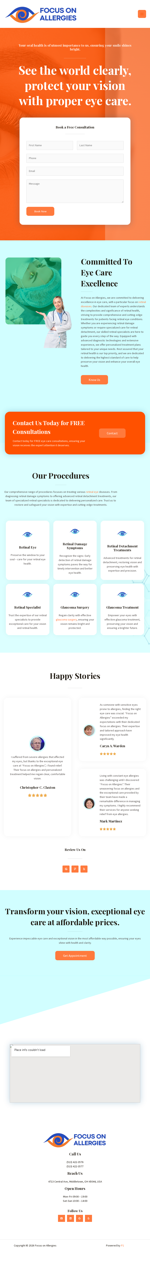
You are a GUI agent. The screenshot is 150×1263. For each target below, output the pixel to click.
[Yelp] (88, 1218)
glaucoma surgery (66, 619)
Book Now (40, 211)
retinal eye (92, 492)
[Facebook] (61, 1218)
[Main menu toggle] (142, 14)
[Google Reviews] (79, 1218)
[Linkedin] (70, 1218)
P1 (122, 1245)
